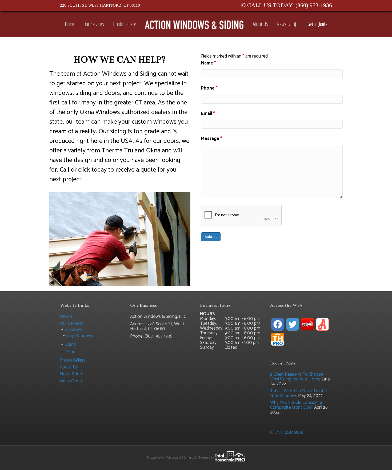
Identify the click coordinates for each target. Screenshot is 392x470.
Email (208, 113)
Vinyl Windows (79, 335)
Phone (209, 88)
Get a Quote (317, 24)
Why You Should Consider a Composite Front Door (296, 405)
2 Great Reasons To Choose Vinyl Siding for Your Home (296, 377)
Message (211, 138)
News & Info (287, 24)
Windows (73, 329)
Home (69, 24)
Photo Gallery (124, 24)
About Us (260, 24)
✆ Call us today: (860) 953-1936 (286, 5)
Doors (71, 352)
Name (208, 63)
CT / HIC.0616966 (286, 432)
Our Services (93, 24)
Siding (70, 344)
